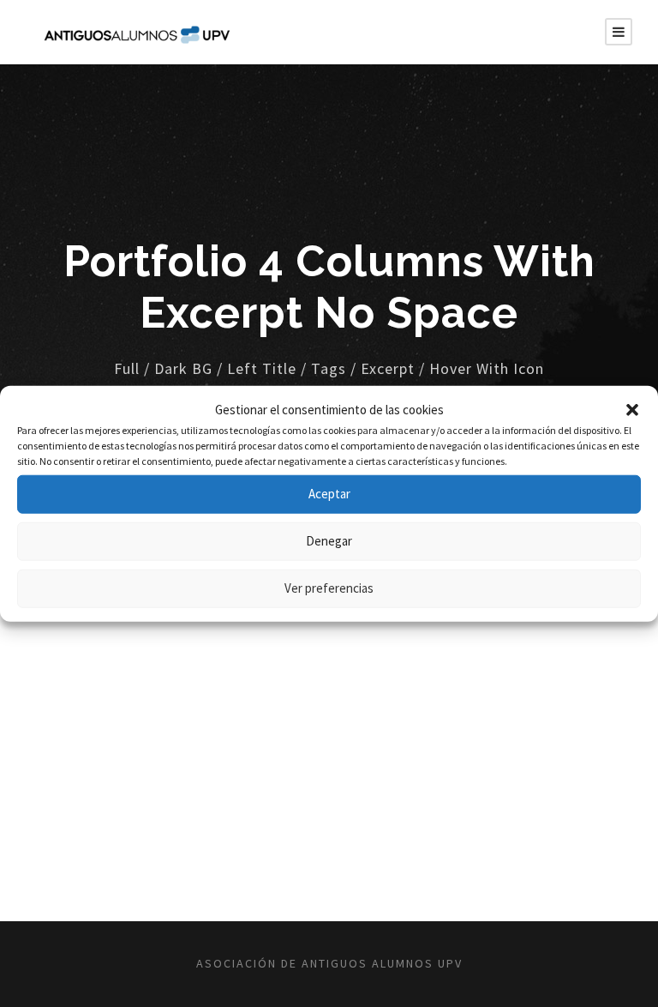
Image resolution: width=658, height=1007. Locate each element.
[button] (632, 410)
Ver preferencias (329, 588)
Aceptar (329, 493)
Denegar (329, 541)
